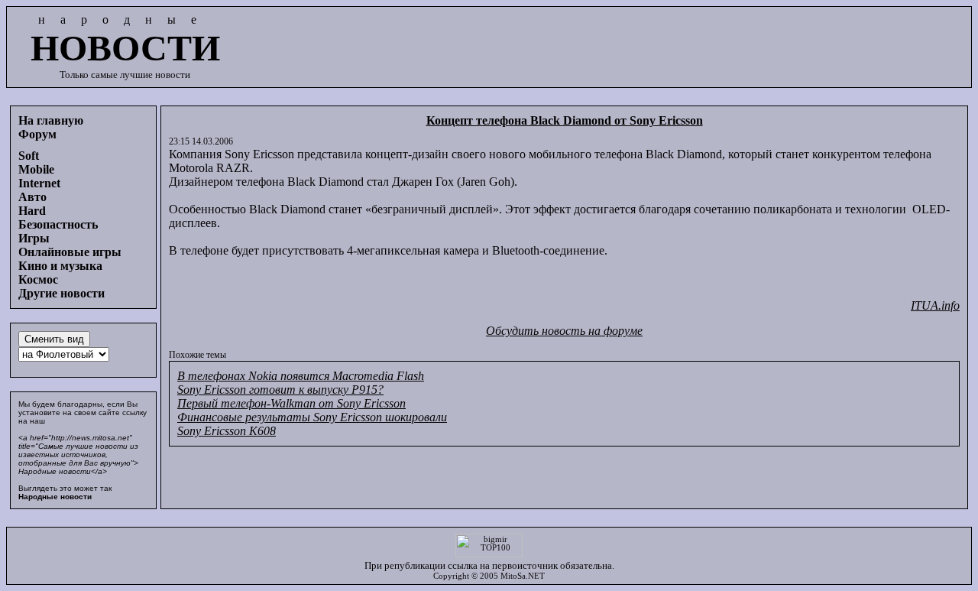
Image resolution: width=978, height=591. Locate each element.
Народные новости (55, 496)
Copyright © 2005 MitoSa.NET (489, 576)
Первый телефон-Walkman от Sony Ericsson (291, 403)
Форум (37, 134)
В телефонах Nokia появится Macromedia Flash (300, 375)
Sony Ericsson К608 (226, 430)
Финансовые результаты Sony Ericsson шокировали (312, 417)
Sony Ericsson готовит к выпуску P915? (280, 389)
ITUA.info (935, 305)
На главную (50, 120)
